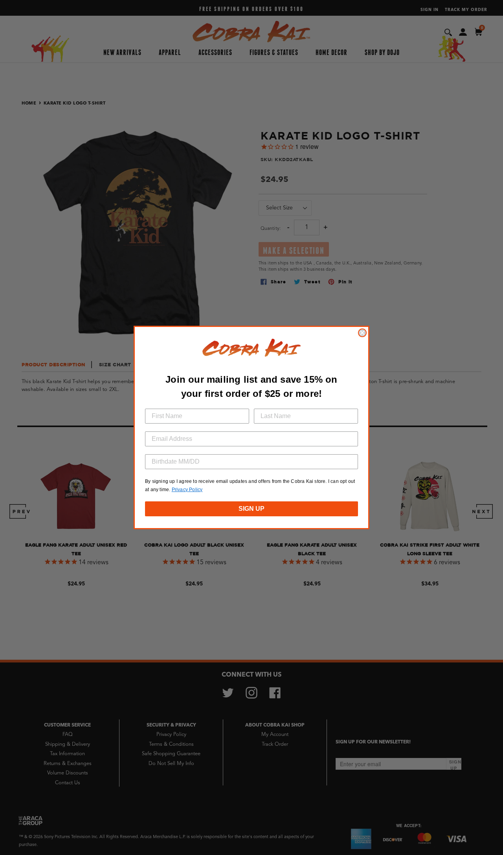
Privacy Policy (187, 489)
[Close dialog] (362, 333)
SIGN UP (251, 508)
